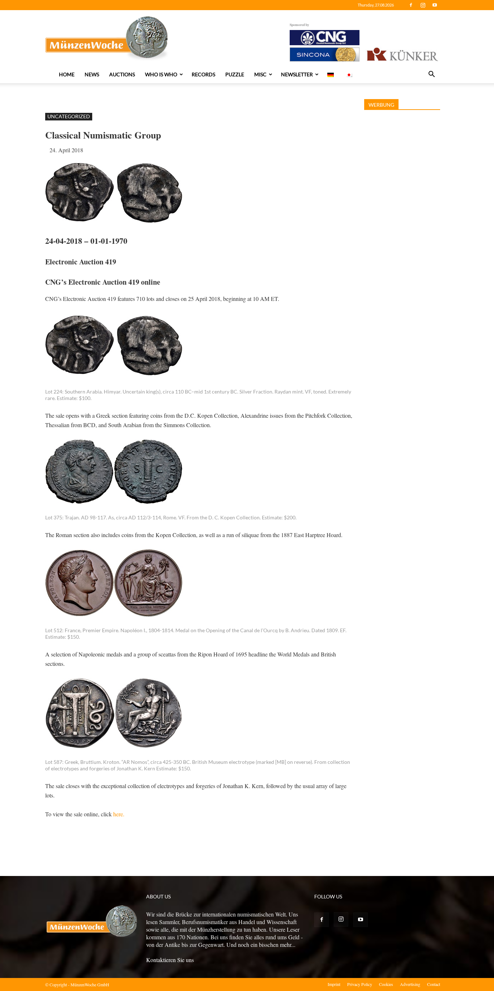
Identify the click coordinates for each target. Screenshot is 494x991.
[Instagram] (422, 5)
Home (66, 74)
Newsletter (297, 74)
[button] (431, 75)
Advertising (410, 984)
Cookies (386, 984)
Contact (433, 984)
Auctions (122, 74)
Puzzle (234, 74)
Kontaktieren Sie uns (170, 960)
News (92, 74)
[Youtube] (434, 5)
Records (203, 74)
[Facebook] (410, 5)
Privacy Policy (359, 984)
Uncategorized (68, 116)
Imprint (334, 984)
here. (118, 814)
